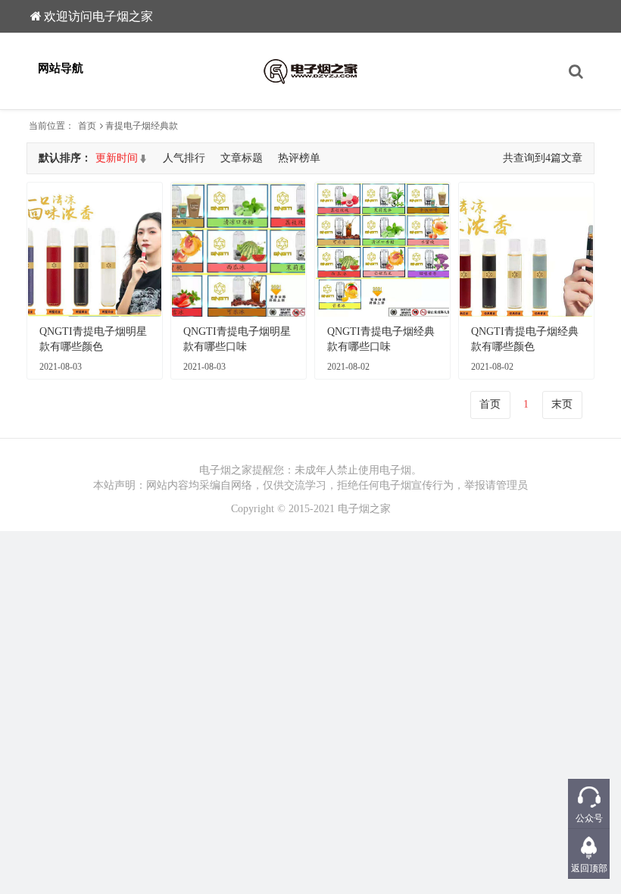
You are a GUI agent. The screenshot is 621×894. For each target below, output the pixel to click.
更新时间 (116, 158)
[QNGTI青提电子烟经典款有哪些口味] (382, 250)
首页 (87, 125)
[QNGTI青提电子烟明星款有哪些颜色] (94, 250)
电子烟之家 (364, 508)
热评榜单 (299, 158)
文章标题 (241, 158)
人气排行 (184, 158)
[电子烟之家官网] (311, 71)
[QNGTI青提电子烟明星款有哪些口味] (238, 250)
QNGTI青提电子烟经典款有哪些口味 (381, 339)
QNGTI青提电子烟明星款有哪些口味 (237, 339)
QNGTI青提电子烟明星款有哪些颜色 (93, 339)
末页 (562, 404)
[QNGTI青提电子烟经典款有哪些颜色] (526, 250)
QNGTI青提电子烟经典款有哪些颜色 (525, 339)
